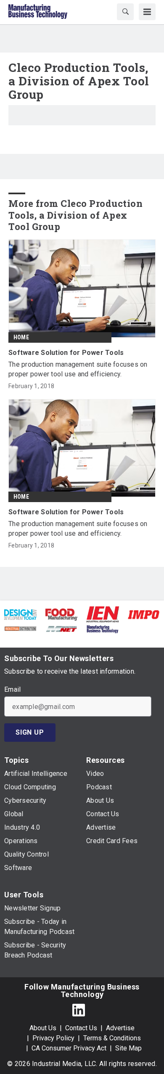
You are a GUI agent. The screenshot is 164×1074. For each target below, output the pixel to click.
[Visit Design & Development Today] (20, 614)
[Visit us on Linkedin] (78, 1009)
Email (12, 689)
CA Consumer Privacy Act (69, 1048)
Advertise (120, 1028)
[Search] (125, 11)
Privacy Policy (53, 1038)
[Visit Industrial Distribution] (20, 628)
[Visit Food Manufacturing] (61, 614)
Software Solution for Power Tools (66, 353)
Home (21, 337)
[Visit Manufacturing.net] (61, 628)
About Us (42, 1028)
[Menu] (147, 11)
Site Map (128, 1048)
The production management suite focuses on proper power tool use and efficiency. (78, 369)
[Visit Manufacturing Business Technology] (102, 628)
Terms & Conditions (112, 1038)
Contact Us (81, 1028)
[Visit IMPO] (143, 614)
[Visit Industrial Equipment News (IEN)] (102, 614)
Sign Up (30, 732)
